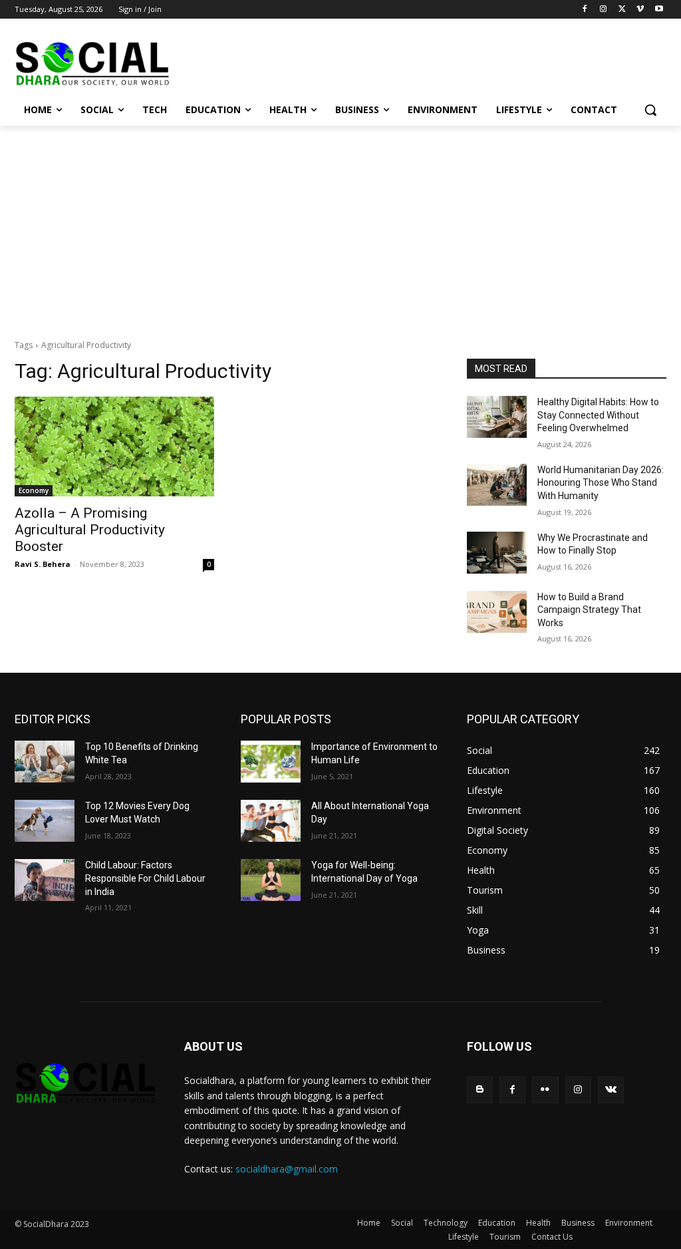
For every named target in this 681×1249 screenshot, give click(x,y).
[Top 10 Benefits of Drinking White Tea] (44, 762)
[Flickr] (545, 1090)
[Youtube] (658, 9)
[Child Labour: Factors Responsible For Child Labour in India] (44, 880)
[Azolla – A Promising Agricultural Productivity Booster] (114, 446)
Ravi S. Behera (42, 564)
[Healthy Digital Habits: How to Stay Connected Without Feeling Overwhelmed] (497, 417)
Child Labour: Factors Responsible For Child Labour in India (145, 878)
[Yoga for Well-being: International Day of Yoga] (271, 880)
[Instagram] (603, 9)
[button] (650, 110)
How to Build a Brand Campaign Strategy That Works (589, 610)
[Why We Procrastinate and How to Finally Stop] (497, 553)
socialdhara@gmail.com (286, 1168)
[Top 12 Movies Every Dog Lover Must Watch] (44, 821)
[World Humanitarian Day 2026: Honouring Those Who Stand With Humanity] (497, 485)
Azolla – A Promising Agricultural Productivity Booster (90, 529)
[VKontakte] (611, 1090)
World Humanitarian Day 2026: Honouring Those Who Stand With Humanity (600, 482)
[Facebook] (585, 9)
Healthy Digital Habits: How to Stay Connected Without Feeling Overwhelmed (598, 415)
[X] (622, 9)
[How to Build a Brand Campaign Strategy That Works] (497, 612)
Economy (34, 490)
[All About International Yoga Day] (271, 821)
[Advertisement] (340, 225)
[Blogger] (480, 1090)
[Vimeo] (640, 9)
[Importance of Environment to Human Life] (271, 762)
